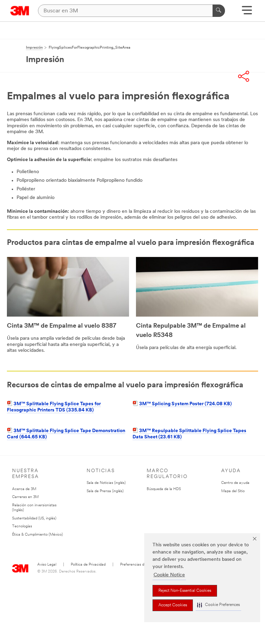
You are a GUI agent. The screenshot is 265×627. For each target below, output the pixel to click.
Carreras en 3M (25, 497)
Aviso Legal (46, 565)
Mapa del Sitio (233, 491)
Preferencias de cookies (140, 565)
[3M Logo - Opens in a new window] (19, 11)
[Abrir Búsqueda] (247, 12)
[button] (218, 605)
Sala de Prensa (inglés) (105, 491)
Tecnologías (22, 526)
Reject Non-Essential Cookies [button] (184, 591)
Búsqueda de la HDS (164, 489)
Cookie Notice (169, 575)
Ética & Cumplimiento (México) (37, 535)
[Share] (243, 76)
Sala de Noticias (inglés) (106, 483)
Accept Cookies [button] (172, 605)
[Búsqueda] (219, 10)
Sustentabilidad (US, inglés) (34, 518)
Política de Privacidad (88, 565)
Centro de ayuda (235, 483)
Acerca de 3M (24, 489)
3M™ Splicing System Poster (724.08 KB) (185, 404)
